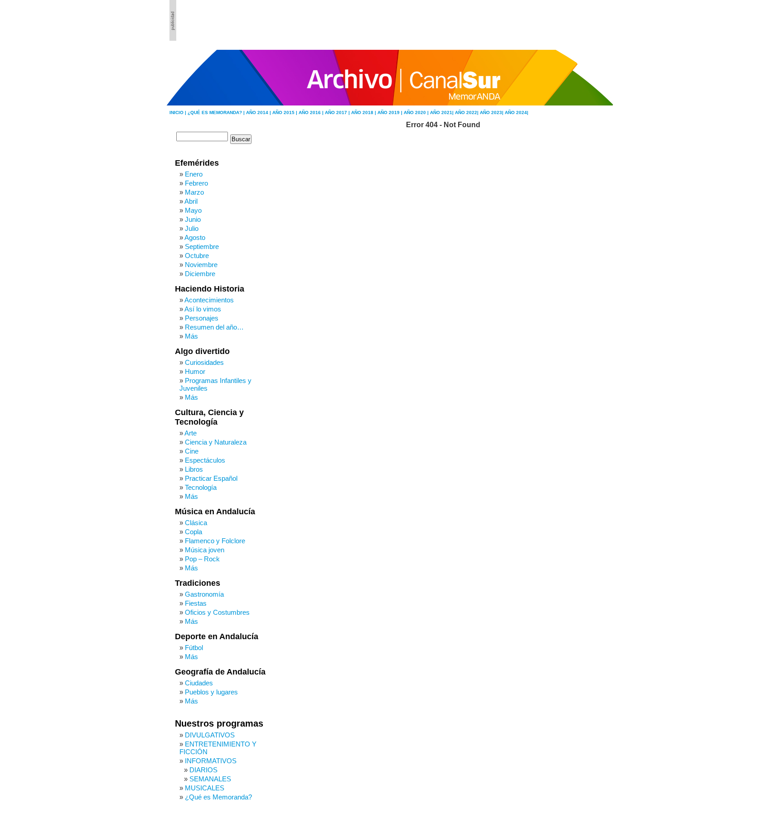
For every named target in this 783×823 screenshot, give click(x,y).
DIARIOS (203, 770)
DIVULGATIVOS (210, 735)
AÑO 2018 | (364, 112)
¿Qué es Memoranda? (218, 797)
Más (191, 336)
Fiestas (196, 603)
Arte (190, 433)
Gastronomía (204, 594)
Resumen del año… (214, 327)
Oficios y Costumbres (217, 612)
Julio (191, 228)
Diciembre (200, 274)
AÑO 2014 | (259, 112)
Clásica (196, 522)
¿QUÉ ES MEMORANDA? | (217, 112)
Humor (195, 371)
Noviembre (201, 264)
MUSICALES (204, 788)
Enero (194, 174)
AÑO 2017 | (338, 112)
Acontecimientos (209, 300)
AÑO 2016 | (312, 112)
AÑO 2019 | (390, 112)
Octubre (197, 255)
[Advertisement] (564, 20)
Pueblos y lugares (211, 692)
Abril (191, 201)
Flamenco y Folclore (215, 541)
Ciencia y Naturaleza (215, 442)
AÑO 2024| (516, 112)
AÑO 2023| (492, 112)
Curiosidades (204, 362)
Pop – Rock (202, 559)
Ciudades (199, 683)
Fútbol (194, 647)
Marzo (194, 192)
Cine (191, 451)
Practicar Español (211, 478)
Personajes (201, 318)
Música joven (204, 550)
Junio (193, 219)
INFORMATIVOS (211, 761)
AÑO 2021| (442, 112)
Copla (193, 532)
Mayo (193, 210)
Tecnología (201, 487)
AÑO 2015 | (285, 112)
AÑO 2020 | (417, 112)
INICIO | (178, 112)
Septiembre (202, 246)
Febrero (196, 183)
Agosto (194, 237)
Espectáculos (205, 460)
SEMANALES (210, 779)
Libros (194, 469)
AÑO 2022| (467, 112)
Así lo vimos (202, 309)
